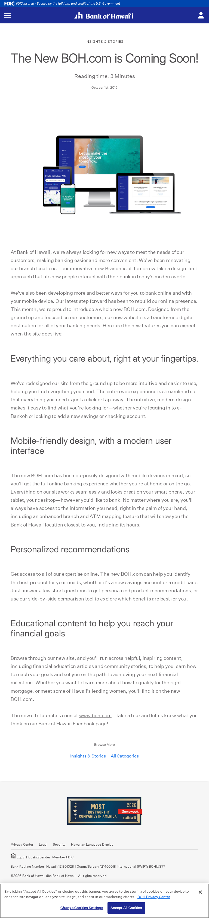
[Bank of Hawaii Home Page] (103, 15)
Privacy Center (22, 844)
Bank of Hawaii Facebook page (72, 723)
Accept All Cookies (126, 907)
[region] (104, 900)
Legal (43, 844)
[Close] (200, 892)
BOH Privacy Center (153, 897)
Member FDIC (62, 857)
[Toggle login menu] (201, 15)
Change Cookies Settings (81, 907)
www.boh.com (95, 715)
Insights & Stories (88, 756)
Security (59, 844)
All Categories (125, 756)
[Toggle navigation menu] (7, 15)
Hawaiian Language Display (92, 844)
